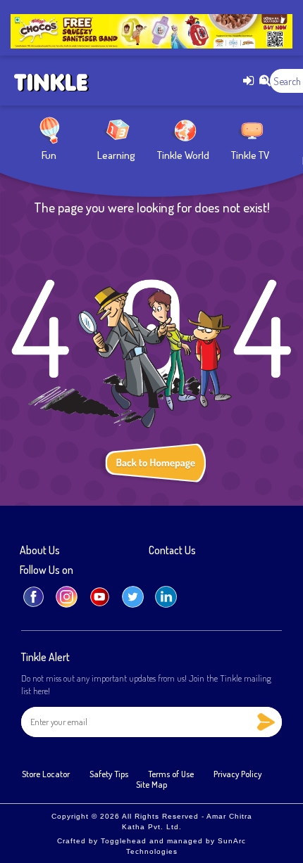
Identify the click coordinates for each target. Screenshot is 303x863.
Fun (49, 155)
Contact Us (172, 550)
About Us (40, 550)
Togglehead (124, 841)
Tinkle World (183, 155)
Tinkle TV (250, 155)
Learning (116, 155)
